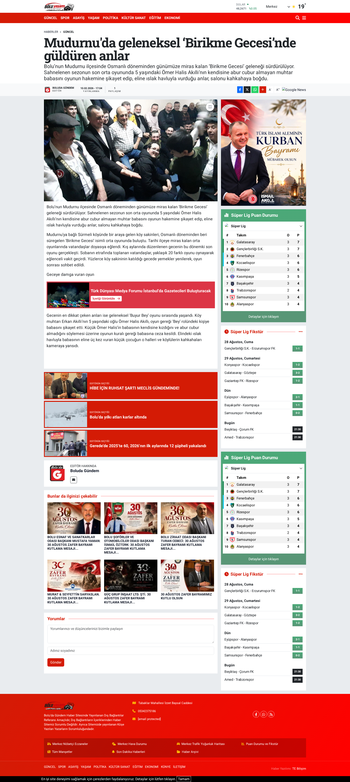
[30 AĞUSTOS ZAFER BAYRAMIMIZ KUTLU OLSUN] (187, 575)
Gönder (56, 662)
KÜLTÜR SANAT (134, 18)
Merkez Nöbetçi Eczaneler (70, 744)
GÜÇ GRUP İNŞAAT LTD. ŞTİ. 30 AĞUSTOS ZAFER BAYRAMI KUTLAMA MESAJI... (127, 598)
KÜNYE (166, 767)
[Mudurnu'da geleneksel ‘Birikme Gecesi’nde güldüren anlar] (131, 150)
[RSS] (271, 714)
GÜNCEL (50, 18)
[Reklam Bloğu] (263, 152)
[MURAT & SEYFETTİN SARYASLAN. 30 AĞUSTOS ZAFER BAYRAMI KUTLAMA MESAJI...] (74, 575)
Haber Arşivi (190, 752)
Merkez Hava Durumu (132, 744)
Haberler (51, 31)
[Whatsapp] (263, 714)
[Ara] (298, 18)
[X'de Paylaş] (247, 89)
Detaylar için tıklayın (264, 317)
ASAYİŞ (78, 18)
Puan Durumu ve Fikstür (262, 744)
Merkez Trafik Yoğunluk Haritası (203, 744)
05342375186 (147, 711)
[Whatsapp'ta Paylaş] (254, 89)
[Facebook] (256, 714)
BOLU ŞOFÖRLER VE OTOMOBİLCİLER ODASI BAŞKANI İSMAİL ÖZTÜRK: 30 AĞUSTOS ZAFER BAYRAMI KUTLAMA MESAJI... (129, 545)
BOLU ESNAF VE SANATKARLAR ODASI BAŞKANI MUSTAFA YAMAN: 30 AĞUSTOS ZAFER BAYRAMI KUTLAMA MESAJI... (73, 543)
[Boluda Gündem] (57, 473)
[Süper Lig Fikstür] (301, 332)
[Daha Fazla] (262, 89)
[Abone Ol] (294, 89)
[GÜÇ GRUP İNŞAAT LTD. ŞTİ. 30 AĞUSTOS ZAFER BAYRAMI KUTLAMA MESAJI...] (130, 575)
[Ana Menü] (303, 18)
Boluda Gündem (84, 470)
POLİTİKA (110, 18)
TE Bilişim (299, 768)
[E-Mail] (73, 480)
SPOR (65, 18)
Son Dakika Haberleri (130, 752)
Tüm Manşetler (62, 752)
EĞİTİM (155, 18)
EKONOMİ (172, 18)
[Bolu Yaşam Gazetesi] (59, 6)
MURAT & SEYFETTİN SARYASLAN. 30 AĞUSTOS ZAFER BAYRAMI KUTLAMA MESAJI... (73, 598)
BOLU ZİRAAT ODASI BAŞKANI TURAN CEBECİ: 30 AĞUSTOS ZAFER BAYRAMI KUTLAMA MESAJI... (183, 543)
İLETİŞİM (179, 767)
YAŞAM (93, 18)
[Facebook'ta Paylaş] (240, 89)
